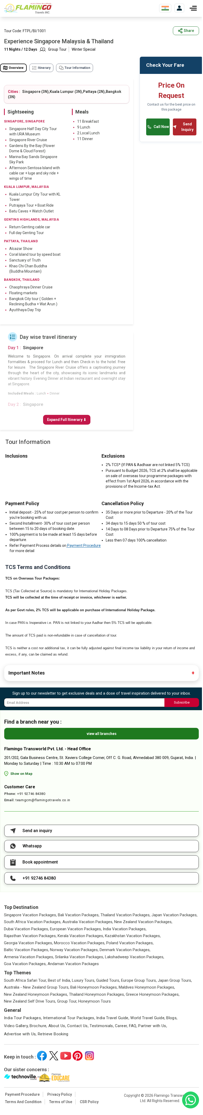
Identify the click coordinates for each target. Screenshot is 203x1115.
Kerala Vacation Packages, (81, 935)
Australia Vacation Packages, (87, 921)
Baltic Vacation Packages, (26, 949)
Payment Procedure (84, 545)
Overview (16, 68)
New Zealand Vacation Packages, (143, 921)
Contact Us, (78, 1025)
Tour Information (77, 68)
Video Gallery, (16, 1025)
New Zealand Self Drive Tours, (30, 1001)
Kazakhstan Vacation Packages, (133, 935)
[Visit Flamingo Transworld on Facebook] (42, 1056)
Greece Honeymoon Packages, (152, 994)
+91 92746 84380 (31, 794)
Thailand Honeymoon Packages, (97, 994)
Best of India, (59, 980)
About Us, (57, 1025)
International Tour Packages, (69, 1018)
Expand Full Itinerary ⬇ (66, 419)
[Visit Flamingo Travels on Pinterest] (78, 1056)
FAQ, (133, 1025)
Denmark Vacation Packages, (125, 949)
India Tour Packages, (23, 1018)
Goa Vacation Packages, (25, 963)
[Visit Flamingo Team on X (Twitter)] (54, 1056)
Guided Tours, (108, 980)
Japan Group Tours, (175, 980)
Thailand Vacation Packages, (125, 915)
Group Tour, (67, 1001)
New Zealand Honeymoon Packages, (36, 994)
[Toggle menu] (193, 8)
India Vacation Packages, (124, 929)
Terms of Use (60, 1102)
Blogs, (171, 1018)
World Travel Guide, (147, 1018)
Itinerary (44, 68)
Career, (121, 1025)
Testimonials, (102, 1025)
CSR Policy (89, 1102)
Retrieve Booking (53, 1034)
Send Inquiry (187, 127)
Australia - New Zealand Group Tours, (36, 987)
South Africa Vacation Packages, (32, 921)
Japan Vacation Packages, (174, 915)
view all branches (102, 734)
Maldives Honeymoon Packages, (147, 987)
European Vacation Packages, (76, 929)
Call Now (161, 127)
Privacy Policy (59, 1094)
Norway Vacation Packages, (74, 949)
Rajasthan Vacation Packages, (30, 935)
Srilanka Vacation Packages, (79, 957)
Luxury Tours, (83, 980)
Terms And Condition (23, 1102)
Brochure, (38, 1025)
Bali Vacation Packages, (78, 915)
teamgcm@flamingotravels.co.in (43, 800)
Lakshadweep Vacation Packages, (134, 957)
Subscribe (182, 702)
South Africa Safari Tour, (25, 980)
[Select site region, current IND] (165, 8)
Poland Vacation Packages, (130, 943)
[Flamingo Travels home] (30, 8)
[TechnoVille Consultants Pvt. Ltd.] (20, 1077)
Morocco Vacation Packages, (79, 943)
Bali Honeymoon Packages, (94, 987)
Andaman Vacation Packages (73, 963)
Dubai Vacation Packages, (26, 929)
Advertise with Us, (20, 1034)
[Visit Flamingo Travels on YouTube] (66, 1056)
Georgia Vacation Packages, (28, 943)
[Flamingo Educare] (53, 1077)
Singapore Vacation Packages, (30, 915)
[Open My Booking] (179, 8)
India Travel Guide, (112, 1018)
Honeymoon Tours (94, 1001)
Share (189, 31)
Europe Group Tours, (139, 980)
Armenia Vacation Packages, (29, 957)
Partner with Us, (152, 1025)
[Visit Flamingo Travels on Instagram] (89, 1056)
